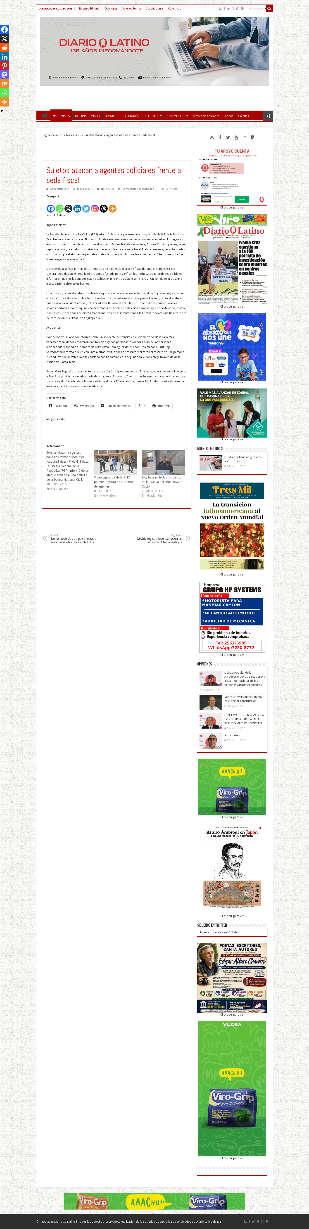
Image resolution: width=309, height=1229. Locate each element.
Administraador (59, 188)
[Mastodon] (4, 74)
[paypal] (242, 9)
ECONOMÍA (131, 116)
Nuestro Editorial (89, 8)
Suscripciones (155, 8)
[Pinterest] (4, 65)
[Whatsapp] (60, 206)
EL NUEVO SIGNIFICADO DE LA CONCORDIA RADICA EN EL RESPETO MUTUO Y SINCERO (244, 719)
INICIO (44, 115)
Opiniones (111, 8)
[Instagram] (95, 206)
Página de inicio (52, 135)
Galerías (243, 116)
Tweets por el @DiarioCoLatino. (220, 932)
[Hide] (2, 111)
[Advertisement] (154, 96)
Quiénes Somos (132, 8)
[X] (68, 206)
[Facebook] (224, 9)
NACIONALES (61, 116)
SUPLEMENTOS (175, 116)
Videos (228, 116)
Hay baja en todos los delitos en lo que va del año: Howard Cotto (162, 482)
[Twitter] (229, 9)
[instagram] (238, 9)
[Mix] (4, 83)
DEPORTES (112, 116)
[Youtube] (233, 9)
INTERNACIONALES (87, 116)
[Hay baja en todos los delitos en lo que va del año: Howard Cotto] (163, 462)
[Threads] (104, 206)
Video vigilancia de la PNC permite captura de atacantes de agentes (114, 482)
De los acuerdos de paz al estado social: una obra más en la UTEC (73, 539)
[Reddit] (4, 47)
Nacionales (73, 135)
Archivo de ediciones (206, 116)
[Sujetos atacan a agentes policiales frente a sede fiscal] (70, 470)
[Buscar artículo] (269, 8)
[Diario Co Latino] (154, 50)
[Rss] (220, 9)
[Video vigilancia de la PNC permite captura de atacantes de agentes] (115, 462)
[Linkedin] (77, 206)
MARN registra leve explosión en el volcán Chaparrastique (159, 539)
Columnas (174, 8)
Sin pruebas (232, 735)
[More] (112, 206)
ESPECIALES (151, 116)
